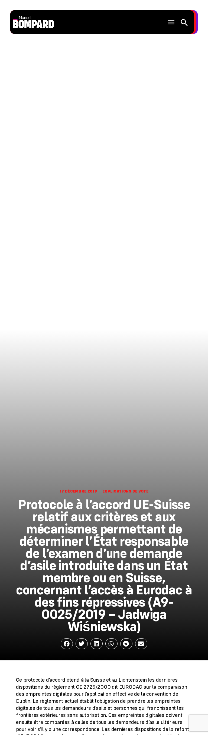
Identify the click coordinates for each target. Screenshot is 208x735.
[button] (171, 22)
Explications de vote (125, 491)
